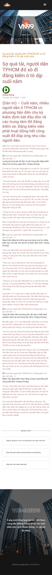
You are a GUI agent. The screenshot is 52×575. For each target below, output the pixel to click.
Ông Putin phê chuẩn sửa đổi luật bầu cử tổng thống (23, 452)
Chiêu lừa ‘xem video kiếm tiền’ (16, 464)
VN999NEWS (34, 564)
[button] (45, 4)
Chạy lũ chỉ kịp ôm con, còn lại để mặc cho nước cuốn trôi (25, 440)
